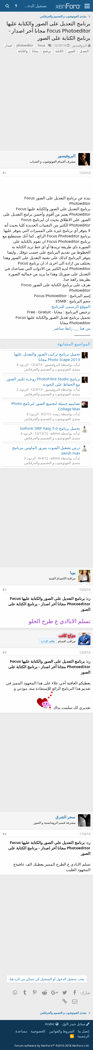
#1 (4, 173)
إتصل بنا (83, 1031)
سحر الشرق (65, 816)
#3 (4, 652)
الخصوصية (38, 1031)
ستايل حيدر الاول (74, 1024)
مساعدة (21, 1031)
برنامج (47, 51)
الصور (71, 51)
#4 (4, 834)
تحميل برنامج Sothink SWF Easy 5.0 (50, 428)
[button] (87, 6)
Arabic (50, 1024)
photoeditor (25, 45)
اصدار (8, 45)
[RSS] (72, 1036)
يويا (72, 572)
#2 (4, 589)
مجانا (35, 51)
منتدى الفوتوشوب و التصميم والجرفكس (52, 369)
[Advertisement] (46, 103)
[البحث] (7, 6)
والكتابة (23, 51)
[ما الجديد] (16, 6)
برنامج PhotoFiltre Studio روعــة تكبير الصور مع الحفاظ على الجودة (43, 381)
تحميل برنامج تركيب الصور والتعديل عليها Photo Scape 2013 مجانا (47, 356)
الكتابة (59, 51)
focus (41, 45)
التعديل (84, 51)
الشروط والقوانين (61, 1031)
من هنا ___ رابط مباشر (72, 328)
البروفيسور (79, 45)
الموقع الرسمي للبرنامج (70, 306)
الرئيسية (83, 1036)
